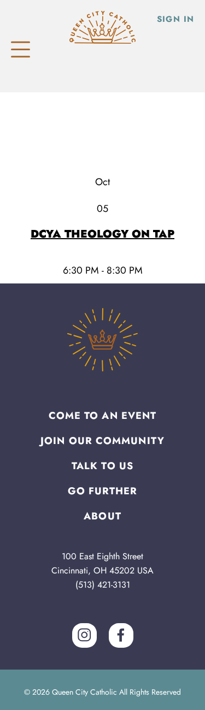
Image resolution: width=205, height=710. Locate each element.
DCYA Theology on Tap (102, 234)
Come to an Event (103, 416)
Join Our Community (102, 441)
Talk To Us (102, 466)
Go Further (103, 491)
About (102, 516)
